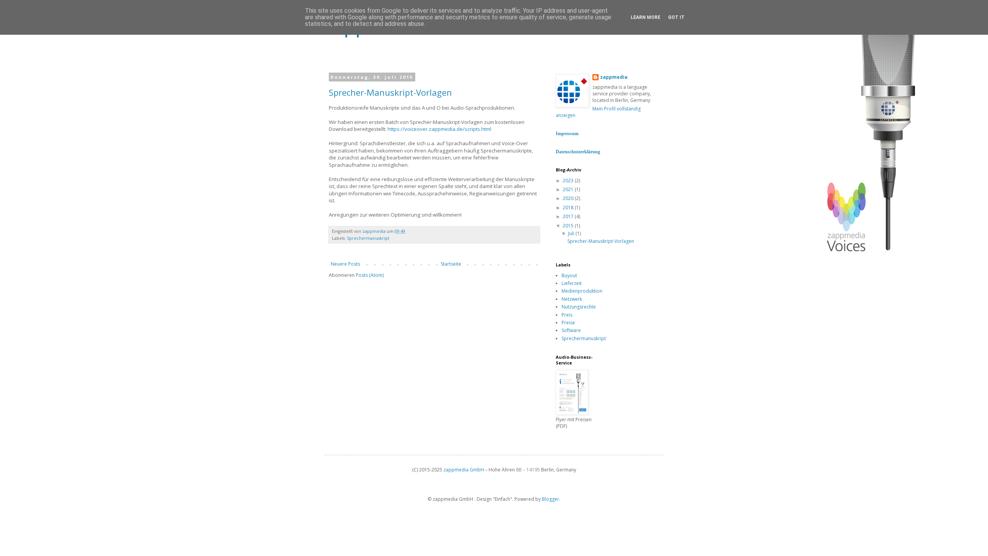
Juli (571, 233)
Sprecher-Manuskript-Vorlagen (390, 92)
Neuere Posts (345, 264)
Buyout (569, 275)
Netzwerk (572, 299)
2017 (569, 216)
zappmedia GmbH (463, 469)
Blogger (550, 499)
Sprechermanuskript (368, 238)
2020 (569, 198)
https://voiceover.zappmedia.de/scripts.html (439, 128)
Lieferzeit (572, 283)
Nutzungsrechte (579, 306)
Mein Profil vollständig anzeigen (598, 112)
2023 (569, 180)
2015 (569, 225)
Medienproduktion (582, 291)
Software (571, 330)
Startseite (451, 264)
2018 (569, 207)
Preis (567, 315)
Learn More (645, 17)
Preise (568, 322)
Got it (676, 17)
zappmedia (614, 77)
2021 (569, 189)
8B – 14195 (527, 469)
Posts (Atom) (370, 275)
